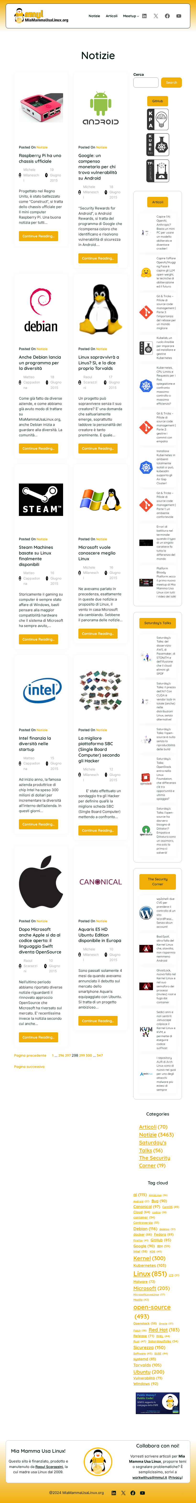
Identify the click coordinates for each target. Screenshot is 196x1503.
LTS (174, 1275)
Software (142, 1353)
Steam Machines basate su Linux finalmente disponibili (36, 556)
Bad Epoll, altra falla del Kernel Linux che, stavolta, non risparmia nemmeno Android (166, 948)
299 (82, 1055)
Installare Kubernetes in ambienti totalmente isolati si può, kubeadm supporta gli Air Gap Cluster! (166, 467)
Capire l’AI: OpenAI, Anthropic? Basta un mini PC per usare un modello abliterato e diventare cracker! (166, 232)
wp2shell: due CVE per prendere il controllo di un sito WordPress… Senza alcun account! (166, 913)
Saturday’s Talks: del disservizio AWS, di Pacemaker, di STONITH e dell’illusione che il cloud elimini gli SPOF (166, 655)
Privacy (175, 1477)
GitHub (157, 101)
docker (142, 1234)
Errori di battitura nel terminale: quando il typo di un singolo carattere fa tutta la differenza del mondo (166, 542)
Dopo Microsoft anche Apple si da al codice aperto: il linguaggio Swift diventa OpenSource (40, 941)
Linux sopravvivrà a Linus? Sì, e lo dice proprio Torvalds (98, 362)
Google (144, 1245)
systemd (144, 1359)
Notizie (42, 147)
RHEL (163, 1336)
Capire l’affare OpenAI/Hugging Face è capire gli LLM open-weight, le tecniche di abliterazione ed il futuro (166, 272)
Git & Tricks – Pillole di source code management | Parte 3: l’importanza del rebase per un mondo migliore (166, 312)
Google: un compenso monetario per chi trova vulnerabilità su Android (97, 167)
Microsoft (151, 1288)
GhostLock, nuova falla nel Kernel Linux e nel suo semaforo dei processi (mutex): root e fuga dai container (166, 986)
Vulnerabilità (147, 1378)
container (144, 1217)
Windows (145, 1383)
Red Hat (164, 1330)
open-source (152, 1311)
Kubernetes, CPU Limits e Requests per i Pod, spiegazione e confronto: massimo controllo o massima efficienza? (166, 385)
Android (141, 1201)
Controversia (146, 1222)
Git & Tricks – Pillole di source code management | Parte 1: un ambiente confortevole (166, 505)
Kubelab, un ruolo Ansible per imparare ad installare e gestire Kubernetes (166, 348)
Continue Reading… (40, 237)
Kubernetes (149, 1265)
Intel (140, 1251)
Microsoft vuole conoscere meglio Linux (96, 553)
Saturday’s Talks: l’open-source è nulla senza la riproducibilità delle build (166, 739)
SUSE (161, 1353)
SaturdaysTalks (163, 1341)
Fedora (164, 1234)
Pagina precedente (30, 1055)
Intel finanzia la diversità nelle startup (35, 743)
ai (140, 1194)
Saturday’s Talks (157, 623)
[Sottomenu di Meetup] (138, 16)
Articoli (157, 202)
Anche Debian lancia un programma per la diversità (40, 362)
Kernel (149, 1258)
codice (159, 1212)
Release (143, 1336)
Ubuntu (148, 1372)
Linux (150, 1273)
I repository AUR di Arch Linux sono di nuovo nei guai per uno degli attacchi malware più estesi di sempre (166, 1073)
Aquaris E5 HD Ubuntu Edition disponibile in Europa (99, 935)
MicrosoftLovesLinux (149, 1294)
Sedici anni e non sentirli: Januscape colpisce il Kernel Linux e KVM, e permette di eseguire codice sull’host (166, 1030)
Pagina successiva (29, 1066)
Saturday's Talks (152, 1146)
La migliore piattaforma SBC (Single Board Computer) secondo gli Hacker (99, 749)
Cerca (138, 74)
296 (61, 1055)
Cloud (141, 1212)
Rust (139, 1341)
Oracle (166, 1323)
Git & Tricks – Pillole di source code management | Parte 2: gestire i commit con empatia (166, 427)
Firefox (140, 1240)
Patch (140, 1330)
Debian (145, 1228)
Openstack (145, 1323)
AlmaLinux (158, 1195)
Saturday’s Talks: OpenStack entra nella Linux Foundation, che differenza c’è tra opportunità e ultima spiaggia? (166, 778)
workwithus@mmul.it (149, 1477)
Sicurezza (149, 1347)
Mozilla (141, 1299)
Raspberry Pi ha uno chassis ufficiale (40, 158)
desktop (167, 1229)
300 (89, 1055)
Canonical (146, 1206)
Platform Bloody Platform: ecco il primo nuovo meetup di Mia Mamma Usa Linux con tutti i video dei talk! (166, 582)
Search (171, 82)
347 (100, 1055)
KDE (156, 1251)
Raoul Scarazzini (49, 1466)
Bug (159, 1200)
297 (68, 1055)
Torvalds (147, 1364)
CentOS (170, 1207)
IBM (163, 1246)
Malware (144, 1281)
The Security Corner (158, 881)
